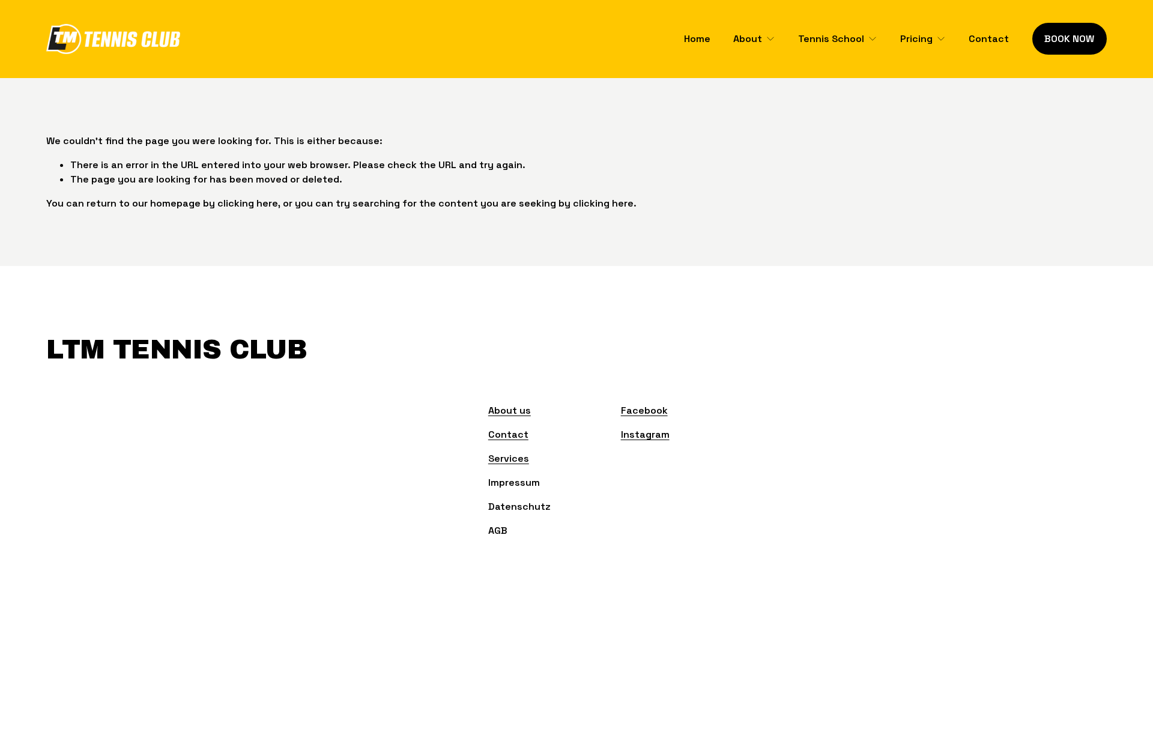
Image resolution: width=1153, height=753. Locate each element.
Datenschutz (519, 506)
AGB (497, 530)
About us (509, 410)
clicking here (247, 203)
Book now (1069, 38)
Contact (989, 38)
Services (508, 458)
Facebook (644, 410)
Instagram (645, 434)
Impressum (514, 482)
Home (697, 38)
